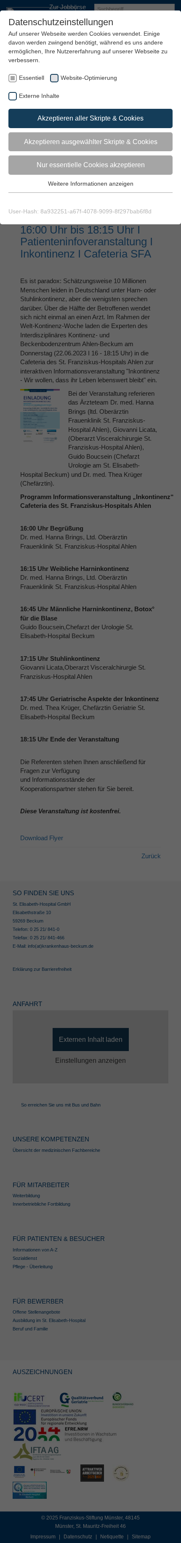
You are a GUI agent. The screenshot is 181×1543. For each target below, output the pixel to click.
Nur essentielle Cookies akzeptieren (91, 164)
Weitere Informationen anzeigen (90, 183)
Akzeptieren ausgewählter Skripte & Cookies (90, 141)
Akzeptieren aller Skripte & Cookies (90, 118)
